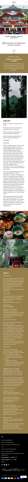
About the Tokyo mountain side (7, 442)
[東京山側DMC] (14, 2)
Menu (2, 436)
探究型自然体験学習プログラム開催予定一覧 (9, 457)
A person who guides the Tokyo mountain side (10, 444)
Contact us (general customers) (7, 451)
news (2, 446)
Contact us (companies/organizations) (8, 449)
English (22, 476)
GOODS (2, 461)
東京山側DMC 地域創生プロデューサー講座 (8, 459)
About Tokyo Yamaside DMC (6, 440)
